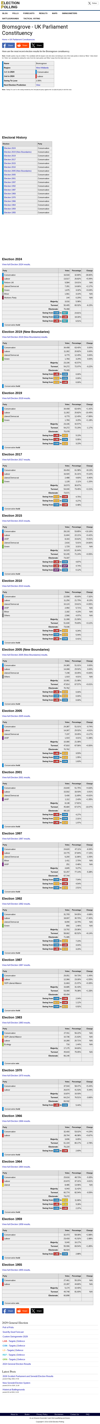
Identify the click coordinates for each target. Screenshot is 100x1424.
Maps (54, 13)
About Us (14, 1414)
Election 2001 (10, 178)
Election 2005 (10, 175)
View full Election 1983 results (16, 1023)
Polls (15, 13)
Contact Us (74, 1414)
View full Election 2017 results (16, 460)
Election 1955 (10, 212)
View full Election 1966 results (16, 1121)
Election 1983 (10, 193)
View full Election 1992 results (16, 904)
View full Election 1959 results (16, 1224)
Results (43, 13)
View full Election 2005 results (16, 716)
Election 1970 (10, 197)
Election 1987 (10, 190)
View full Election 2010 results (16, 586)
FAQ (87, 1414)
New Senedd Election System (16, 1383)
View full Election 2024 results (16, 264)
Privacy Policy (42, 1414)
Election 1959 (10, 209)
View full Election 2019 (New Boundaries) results (24, 337)
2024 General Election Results (17, 1364)
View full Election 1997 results (16, 839)
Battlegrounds (10, 18)
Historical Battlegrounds (14, 1389)
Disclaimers (59, 1414)
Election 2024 (10, 148)
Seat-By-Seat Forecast (13, 1332)
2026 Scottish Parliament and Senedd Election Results (28, 1376)
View (38, 85)
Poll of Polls (8, 1327)
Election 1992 (10, 186)
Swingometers (69, 13)
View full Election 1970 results (16, 1075)
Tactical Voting (31, 18)
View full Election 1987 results (16, 965)
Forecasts (28, 13)
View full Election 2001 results (16, 777)
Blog (5, 13)
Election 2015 (10, 163)
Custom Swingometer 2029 (15, 1336)
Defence (21, 1341)
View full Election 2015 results (16, 521)
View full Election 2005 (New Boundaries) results (24, 655)
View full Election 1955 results (16, 1270)
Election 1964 (10, 205)
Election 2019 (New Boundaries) (18, 152)
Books (27, 1414)
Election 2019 (10, 156)
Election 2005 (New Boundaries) (18, 171)
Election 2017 (10, 159)
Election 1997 (10, 182)
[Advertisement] (50, 114)
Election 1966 (10, 201)
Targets (12, 1341)
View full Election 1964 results (16, 1167)
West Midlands (42, 68)
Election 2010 (10, 167)
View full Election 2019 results (16, 398)
